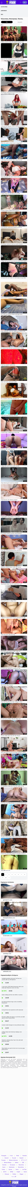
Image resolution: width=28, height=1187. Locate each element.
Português (3, 1155)
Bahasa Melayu (7, 1162)
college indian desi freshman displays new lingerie (12, 1032)
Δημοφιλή (20, 22)
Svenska (4, 1164)
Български (12, 1164)
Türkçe (3, 1169)
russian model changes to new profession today (13, 1025)
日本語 (11, 1171)
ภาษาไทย (24, 1169)
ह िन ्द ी (24, 1160)
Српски (10, 1169)
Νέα (7, 22)
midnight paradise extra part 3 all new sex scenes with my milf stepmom (12, 979)
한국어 (4, 1171)
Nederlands (11, 1167)
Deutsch (7, 1158)
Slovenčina (21, 1164)
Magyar (21, 1174)
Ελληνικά (7, 1174)
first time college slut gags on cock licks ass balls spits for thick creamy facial (13, 1017)
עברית (11, 1155)
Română (25, 1155)
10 (5, 877)
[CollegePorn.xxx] (11, 2)
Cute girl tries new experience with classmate (12, 1009)
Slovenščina (21, 1167)
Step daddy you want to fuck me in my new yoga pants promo (13, 1049)
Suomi (3, 1167)
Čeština (14, 1174)
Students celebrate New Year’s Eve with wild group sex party (12, 1040)
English (18, 1171)
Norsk (17, 1169)
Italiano (16, 1162)
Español (21, 1158)
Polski (17, 1155)
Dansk (25, 1171)
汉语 (23, 1162)
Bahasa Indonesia (13, 1160)
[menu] (1, 2)
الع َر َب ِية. (14, 1176)
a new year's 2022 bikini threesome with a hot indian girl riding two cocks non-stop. (12, 987)
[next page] (8, 877)
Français (3, 1160)
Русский (14, 1158)
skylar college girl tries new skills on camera (12, 994)
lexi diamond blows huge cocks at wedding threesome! (12, 1002)
